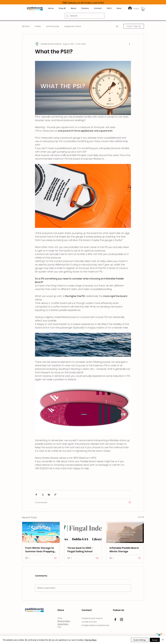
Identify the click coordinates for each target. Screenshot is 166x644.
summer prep (52, 26)
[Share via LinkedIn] (49, 494)
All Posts (26, 26)
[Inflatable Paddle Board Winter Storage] (125, 532)
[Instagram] (121, 619)
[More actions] (129, 43)
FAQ (59, 627)
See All (141, 517)
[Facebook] (115, 619)
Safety (38, 26)
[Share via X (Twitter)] (42, 494)
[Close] (162, 640)
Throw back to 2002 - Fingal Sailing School (80, 549)
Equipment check (72, 26)
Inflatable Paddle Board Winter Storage (124, 549)
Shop (59, 618)
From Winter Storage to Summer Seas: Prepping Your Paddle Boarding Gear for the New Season (40, 549)
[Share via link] (55, 494)
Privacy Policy (63, 621)
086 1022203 (91, 621)
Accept (155, 640)
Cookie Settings (139, 640)
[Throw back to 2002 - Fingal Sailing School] (83, 532)
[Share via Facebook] (36, 494)
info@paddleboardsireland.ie (95, 625)
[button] (143, 9)
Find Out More (90, 640)
